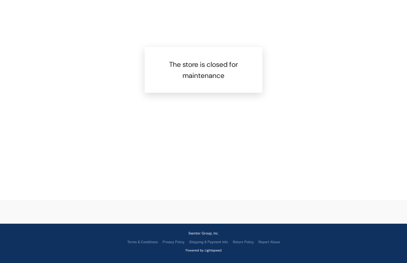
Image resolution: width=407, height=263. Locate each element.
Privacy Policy (173, 242)
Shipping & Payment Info (208, 242)
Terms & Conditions (142, 242)
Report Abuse (269, 242)
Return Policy (243, 242)
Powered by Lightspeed (204, 250)
